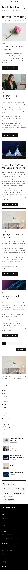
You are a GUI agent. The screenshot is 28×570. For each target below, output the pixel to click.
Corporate (13, 484)
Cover (5, 396)
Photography (17, 493)
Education (6, 399)
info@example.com (7, 534)
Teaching (6, 424)
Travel (4, 162)
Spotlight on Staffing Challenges (12, 235)
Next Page (21, 349)
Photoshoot (6, 418)
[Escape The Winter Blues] (6, 475)
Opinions (6, 415)
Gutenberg (19, 488)
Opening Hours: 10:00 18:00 (10, 538)
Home (5, 20)
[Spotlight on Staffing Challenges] (6, 466)
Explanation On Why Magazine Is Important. (13, 166)
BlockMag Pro (10, 7)
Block (6, 484)
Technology (6, 427)
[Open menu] (24, 8)
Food (4, 404)
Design (6, 488)
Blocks (5, 390)
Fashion (4, 92)
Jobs (3, 43)
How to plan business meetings (13, 48)
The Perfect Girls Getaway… (10, 97)
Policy (4, 231)
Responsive (9, 496)
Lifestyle (5, 413)
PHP (4, 496)
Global (5, 407)
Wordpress (8, 499)
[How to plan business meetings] (6, 441)
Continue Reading (10, 68)
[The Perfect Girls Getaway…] (6, 449)
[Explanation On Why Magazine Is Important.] (6, 458)
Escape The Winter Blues (11, 297)
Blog (9, 20)
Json (5, 493)
